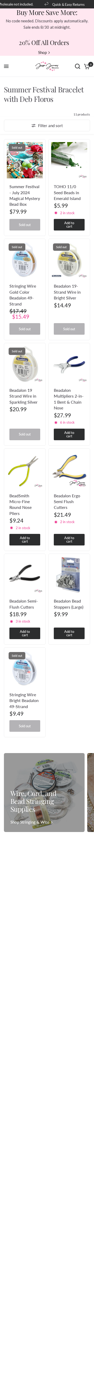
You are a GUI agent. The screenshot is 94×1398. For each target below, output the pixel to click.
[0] (86, 66)
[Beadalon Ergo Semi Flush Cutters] (69, 469)
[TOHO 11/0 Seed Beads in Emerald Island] (69, 160)
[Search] (77, 66)
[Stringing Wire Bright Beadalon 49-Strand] (25, 668)
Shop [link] (42, 52)
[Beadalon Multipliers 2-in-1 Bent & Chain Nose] (69, 364)
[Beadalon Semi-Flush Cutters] (25, 575)
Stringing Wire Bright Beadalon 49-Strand (24, 700)
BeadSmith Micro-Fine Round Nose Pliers (20, 504)
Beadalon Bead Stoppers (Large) (68, 603)
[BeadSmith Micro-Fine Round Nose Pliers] (25, 469)
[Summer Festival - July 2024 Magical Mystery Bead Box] (25, 160)
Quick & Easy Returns (64, 4)
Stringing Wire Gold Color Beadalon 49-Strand (22, 294)
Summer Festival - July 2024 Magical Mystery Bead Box (24, 195)
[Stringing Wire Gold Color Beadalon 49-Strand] (25, 260)
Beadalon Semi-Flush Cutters (23, 603)
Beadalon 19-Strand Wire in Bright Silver (67, 291)
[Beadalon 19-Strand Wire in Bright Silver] (69, 260)
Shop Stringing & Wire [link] (29, 822)
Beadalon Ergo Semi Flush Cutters (67, 501)
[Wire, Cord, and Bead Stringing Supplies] (44, 792)
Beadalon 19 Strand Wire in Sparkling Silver (23, 396)
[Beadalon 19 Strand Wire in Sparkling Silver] (25, 364)
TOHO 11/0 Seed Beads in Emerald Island (67, 192)
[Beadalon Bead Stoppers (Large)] (69, 575)
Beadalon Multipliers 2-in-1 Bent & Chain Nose (69, 399)
